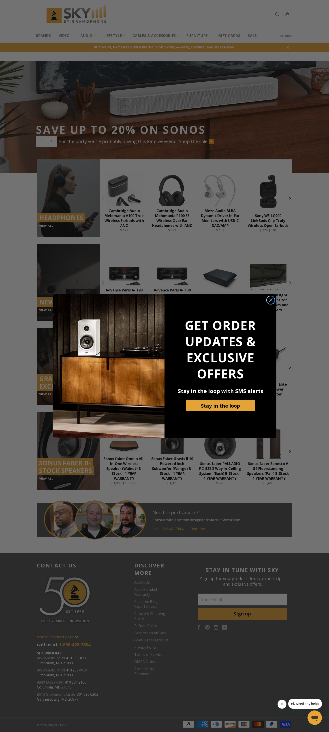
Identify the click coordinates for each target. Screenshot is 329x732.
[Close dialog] (271, 300)
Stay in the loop (220, 405)
